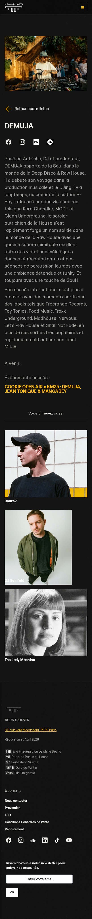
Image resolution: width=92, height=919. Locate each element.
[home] (14, 7)
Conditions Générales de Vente (27, 822)
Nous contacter (16, 801)
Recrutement (14, 829)
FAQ (8, 815)
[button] (82, 7)
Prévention (12, 808)
